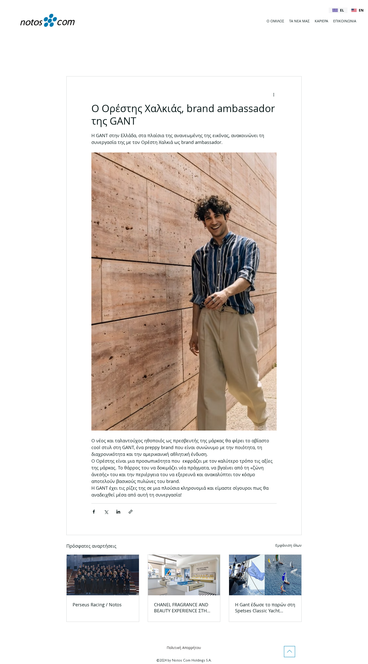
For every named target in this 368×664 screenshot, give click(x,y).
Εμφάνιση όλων (288, 545)
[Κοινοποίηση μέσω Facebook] (93, 511)
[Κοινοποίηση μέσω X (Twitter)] (106, 511)
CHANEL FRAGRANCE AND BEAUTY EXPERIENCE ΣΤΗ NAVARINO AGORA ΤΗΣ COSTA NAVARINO (181, 608)
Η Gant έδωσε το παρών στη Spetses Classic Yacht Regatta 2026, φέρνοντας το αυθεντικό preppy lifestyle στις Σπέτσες (265, 608)
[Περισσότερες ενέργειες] (274, 95)
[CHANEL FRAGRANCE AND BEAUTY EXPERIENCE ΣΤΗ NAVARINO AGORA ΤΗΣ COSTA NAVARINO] (184, 575)
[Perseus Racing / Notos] (103, 575)
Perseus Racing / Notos (97, 605)
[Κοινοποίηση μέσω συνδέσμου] (130, 511)
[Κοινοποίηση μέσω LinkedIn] (118, 511)
